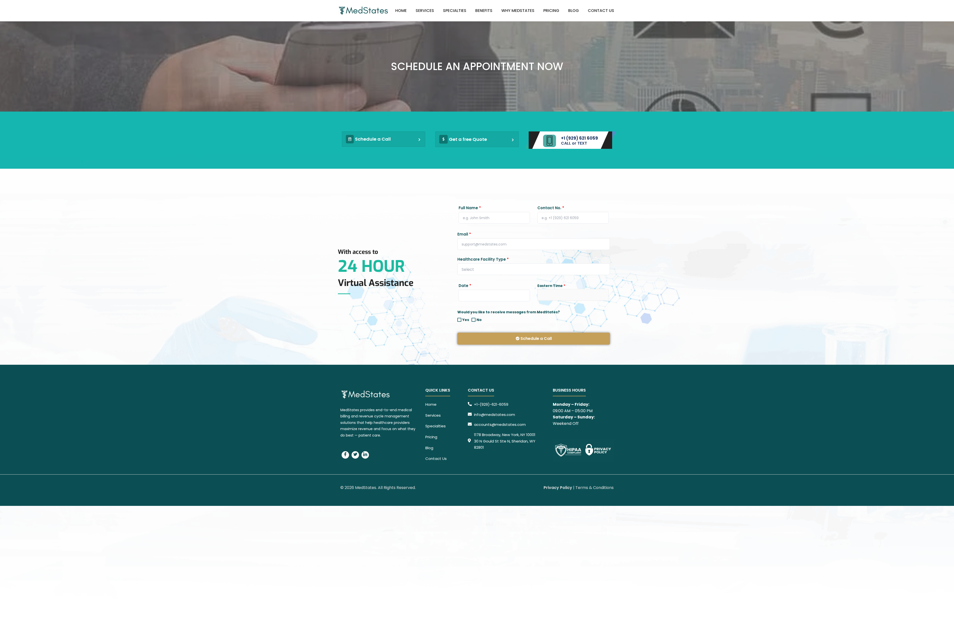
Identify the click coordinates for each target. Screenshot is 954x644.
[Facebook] (345, 455)
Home (401, 10)
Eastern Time (551, 286)
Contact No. (550, 208)
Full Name (470, 208)
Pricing (551, 10)
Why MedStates (517, 10)
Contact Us (601, 10)
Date (465, 286)
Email (464, 234)
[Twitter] (355, 455)
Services (425, 10)
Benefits (483, 10)
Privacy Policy (558, 487)
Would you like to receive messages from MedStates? (508, 312)
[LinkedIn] (365, 455)
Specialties (454, 10)
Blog (573, 10)
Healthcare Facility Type (483, 259)
